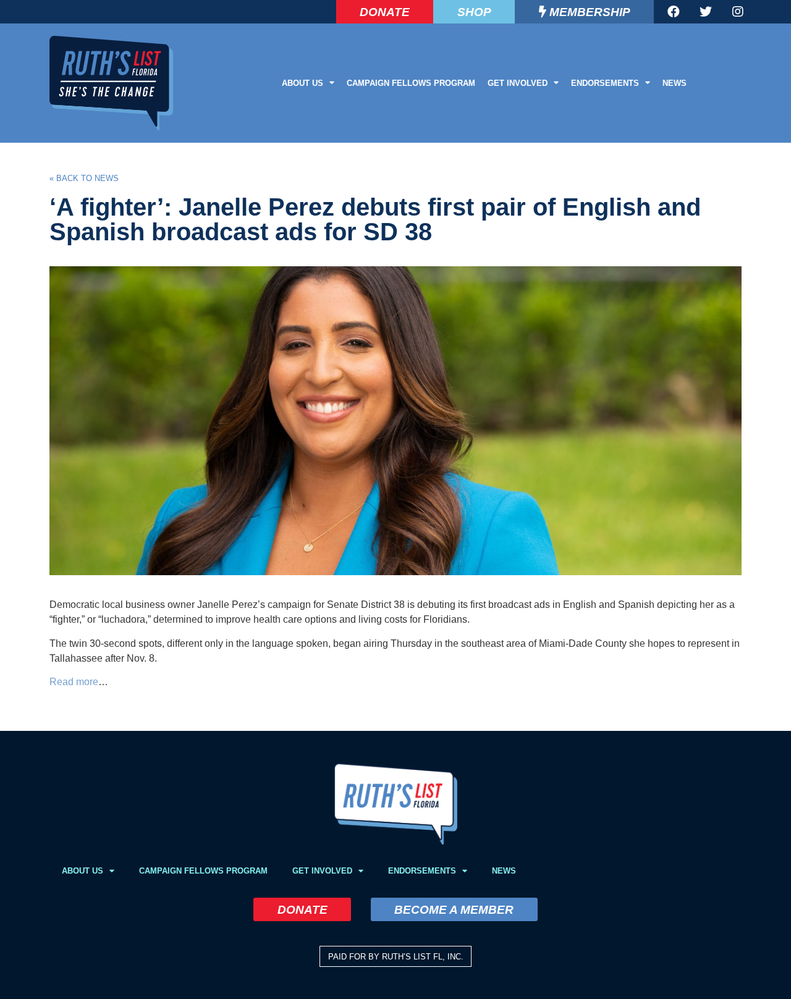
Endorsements (605, 83)
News (674, 83)
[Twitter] (706, 12)
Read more (73, 682)
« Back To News (84, 178)
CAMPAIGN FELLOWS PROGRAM (411, 83)
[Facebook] (673, 12)
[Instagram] (738, 12)
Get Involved (518, 83)
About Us (302, 83)
